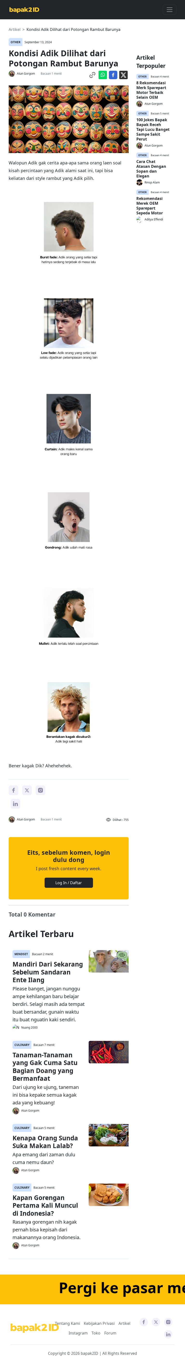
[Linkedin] (15, 803)
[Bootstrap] (35, 1328)
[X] (27, 789)
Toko (96, 1333)
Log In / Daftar (68, 882)
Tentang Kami (67, 1323)
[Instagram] (40, 789)
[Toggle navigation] (169, 9)
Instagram (78, 1333)
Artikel (14, 29)
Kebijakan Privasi (99, 1323)
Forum (110, 1333)
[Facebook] (13, 789)
